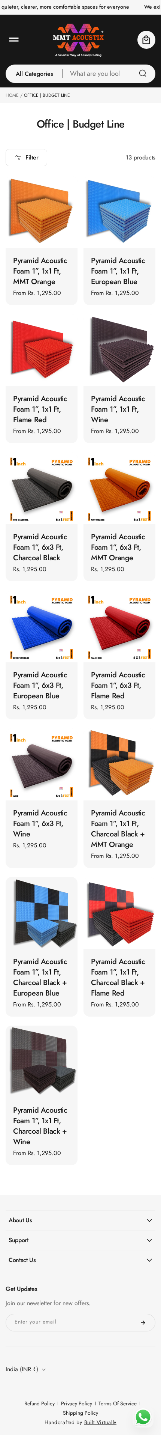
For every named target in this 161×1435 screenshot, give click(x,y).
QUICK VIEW (41, 234)
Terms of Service (117, 1403)
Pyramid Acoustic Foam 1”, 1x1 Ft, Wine (118, 409)
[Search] (142, 73)
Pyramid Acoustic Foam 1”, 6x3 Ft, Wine (40, 823)
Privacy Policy (76, 1403)
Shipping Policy (80, 1413)
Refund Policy (39, 1403)
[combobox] (109, 73)
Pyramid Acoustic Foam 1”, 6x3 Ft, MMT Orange (118, 547)
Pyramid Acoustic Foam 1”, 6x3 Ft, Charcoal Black (40, 547)
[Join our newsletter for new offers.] (143, 1322)
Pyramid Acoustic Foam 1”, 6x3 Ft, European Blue (40, 685)
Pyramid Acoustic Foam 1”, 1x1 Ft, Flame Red (40, 409)
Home (12, 95)
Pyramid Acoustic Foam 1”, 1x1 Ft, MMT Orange (40, 271)
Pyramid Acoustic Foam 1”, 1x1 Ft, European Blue (118, 271)
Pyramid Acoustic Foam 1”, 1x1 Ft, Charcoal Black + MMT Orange (118, 829)
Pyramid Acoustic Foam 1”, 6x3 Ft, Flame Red (118, 685)
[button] (14, 40)
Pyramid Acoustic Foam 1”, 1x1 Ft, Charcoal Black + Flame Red (118, 978)
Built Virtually (100, 1422)
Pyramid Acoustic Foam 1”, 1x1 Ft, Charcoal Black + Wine (40, 1126)
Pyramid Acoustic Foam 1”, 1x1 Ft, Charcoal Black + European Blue (40, 978)
